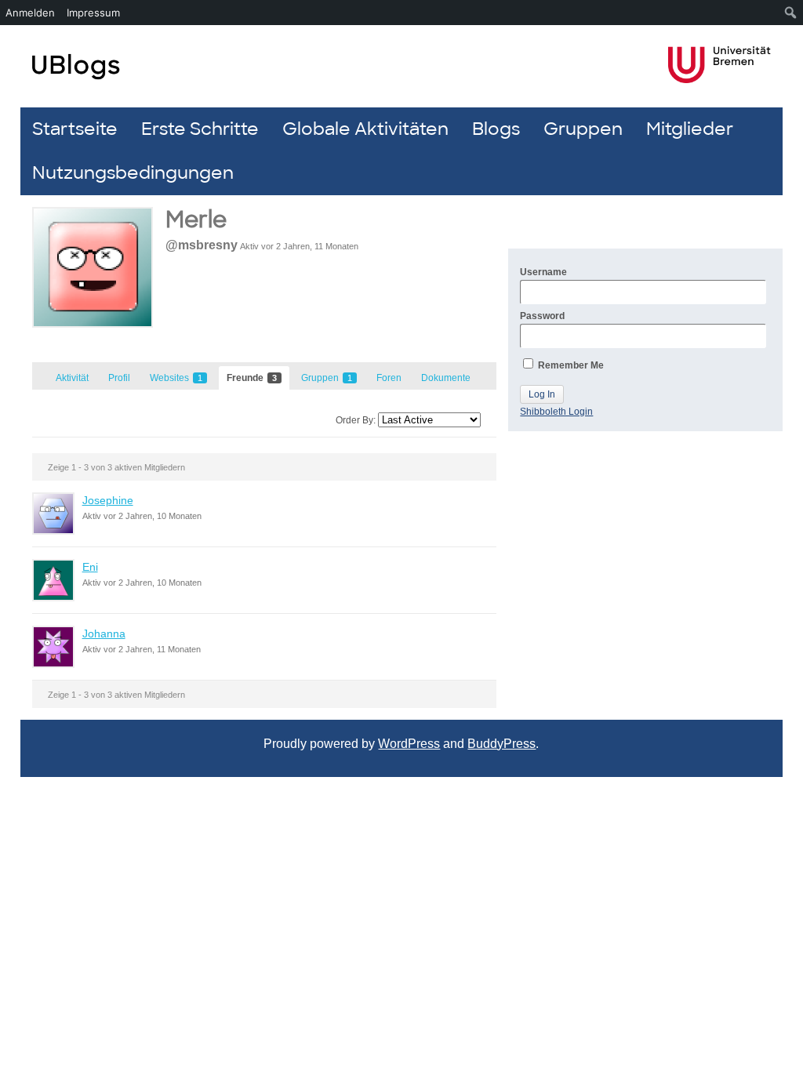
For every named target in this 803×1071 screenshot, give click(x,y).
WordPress (409, 743)
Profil (119, 377)
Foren (389, 377)
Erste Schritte (200, 129)
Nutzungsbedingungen (133, 173)
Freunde (252, 377)
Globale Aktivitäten (365, 129)
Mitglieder (689, 129)
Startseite (75, 129)
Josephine (107, 500)
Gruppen (583, 129)
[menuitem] (791, 12)
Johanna (103, 633)
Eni (90, 567)
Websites (176, 377)
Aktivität (72, 377)
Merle (196, 219)
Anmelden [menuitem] (30, 12)
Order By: (356, 420)
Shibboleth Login (556, 411)
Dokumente (446, 377)
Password (542, 315)
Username (543, 272)
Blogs (496, 129)
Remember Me (570, 365)
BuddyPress (501, 743)
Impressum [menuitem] (93, 12)
